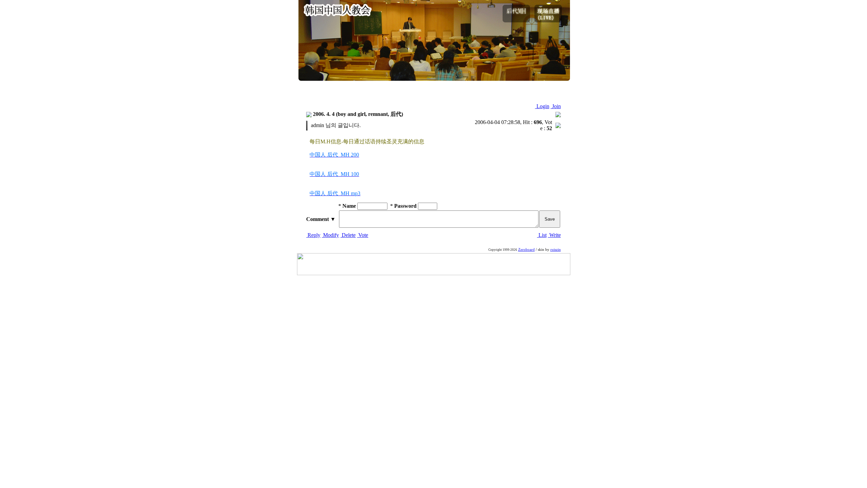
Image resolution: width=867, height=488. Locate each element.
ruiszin (555, 249)
